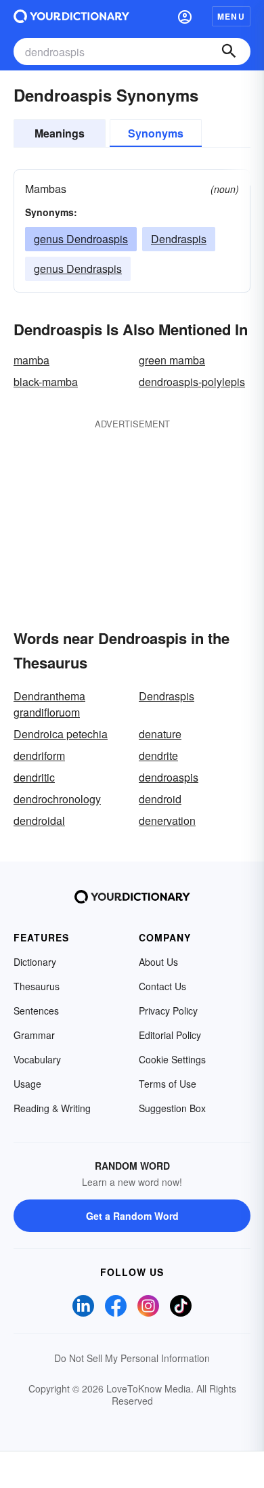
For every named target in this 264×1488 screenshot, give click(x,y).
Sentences (36, 1010)
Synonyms (155, 133)
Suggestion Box (172, 1108)
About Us (158, 962)
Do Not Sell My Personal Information (132, 1358)
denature (160, 734)
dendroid (160, 799)
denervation (167, 820)
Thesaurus (37, 986)
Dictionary (35, 962)
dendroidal (39, 820)
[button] (185, 16)
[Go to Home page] (71, 16)
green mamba (172, 360)
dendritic (34, 777)
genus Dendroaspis (81, 239)
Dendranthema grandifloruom (49, 704)
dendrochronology (57, 799)
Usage (27, 1083)
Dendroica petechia (61, 734)
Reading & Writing (52, 1108)
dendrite (158, 755)
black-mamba (46, 381)
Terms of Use (167, 1083)
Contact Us (162, 986)
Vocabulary (37, 1059)
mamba (31, 360)
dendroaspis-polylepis (192, 381)
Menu (231, 16)
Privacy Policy (168, 1010)
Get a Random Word (132, 1216)
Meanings (60, 133)
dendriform (39, 755)
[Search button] (228, 51)
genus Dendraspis (78, 268)
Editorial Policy (170, 1035)
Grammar (34, 1035)
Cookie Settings (172, 1059)
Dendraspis (178, 239)
